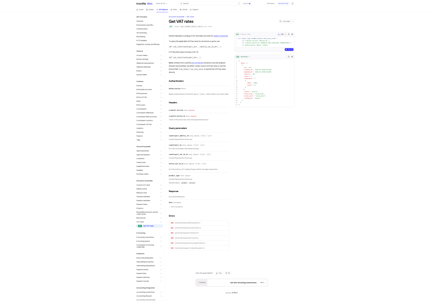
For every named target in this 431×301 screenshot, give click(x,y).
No (229, 273)
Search (211, 3)
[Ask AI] (292, 34)
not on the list (198, 63)
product (184, 183)
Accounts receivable (176, 17)
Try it (290, 49)
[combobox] (243, 56)
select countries (221, 36)
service (192, 183)
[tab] (140, 9)
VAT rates (190, 17)
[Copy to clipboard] (288, 34)
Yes (220, 273)
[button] (199, 222)
